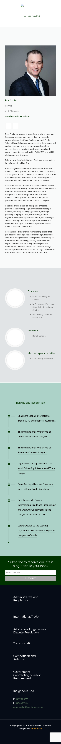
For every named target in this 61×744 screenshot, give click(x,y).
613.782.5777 (21, 699)
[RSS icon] (30, 733)
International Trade (26, 616)
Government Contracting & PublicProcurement (27, 675)
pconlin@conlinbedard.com (17, 116)
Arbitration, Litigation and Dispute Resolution (30, 631)
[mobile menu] (56, 6)
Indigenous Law (23, 691)
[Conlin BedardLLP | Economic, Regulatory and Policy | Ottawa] (30, 13)
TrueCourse (36, 728)
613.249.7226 (21, 703)
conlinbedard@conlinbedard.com (29, 707)
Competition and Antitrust (24, 657)
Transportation (23, 643)
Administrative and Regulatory (25, 598)
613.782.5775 (12, 111)
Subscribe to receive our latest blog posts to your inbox (30, 564)
